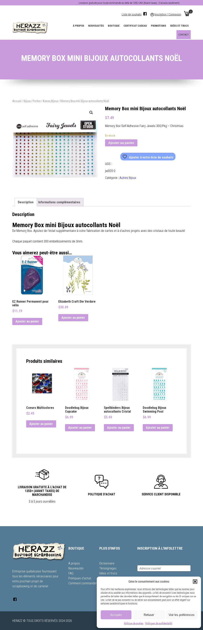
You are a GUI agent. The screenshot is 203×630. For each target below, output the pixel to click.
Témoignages (108, 568)
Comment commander (82, 583)
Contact (183, 34)
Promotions (158, 25)
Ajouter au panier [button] (27, 321)
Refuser (149, 614)
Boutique (114, 25)
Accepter (116, 614)
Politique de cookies (133, 623)
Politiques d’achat (79, 578)
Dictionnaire (106, 563)
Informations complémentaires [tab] (59, 202)
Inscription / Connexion (167, 14)
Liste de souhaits (132, 14)
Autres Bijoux (50, 101)
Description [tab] (26, 202)
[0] (187, 13)
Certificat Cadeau (135, 25)
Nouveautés (96, 25)
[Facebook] (145, 13)
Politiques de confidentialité (158, 623)
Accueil (16, 101)
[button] (195, 582)
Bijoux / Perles (32, 101)
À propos (78, 25)
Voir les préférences (181, 614)
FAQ (70, 573)
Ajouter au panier (121, 143)
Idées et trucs (179, 25)
